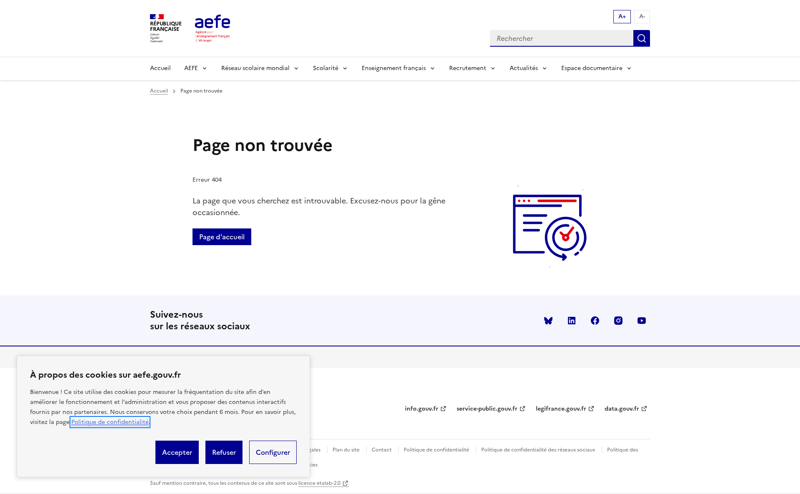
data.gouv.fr (622, 408)
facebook (595, 320)
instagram (618, 320)
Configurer (273, 452)
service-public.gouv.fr (487, 408)
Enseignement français (394, 68)
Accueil (160, 68)
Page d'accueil (222, 237)
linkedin (571, 320)
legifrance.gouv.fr (561, 408)
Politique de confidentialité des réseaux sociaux (538, 450)
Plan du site (346, 450)
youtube (641, 320)
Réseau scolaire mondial (255, 68)
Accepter (177, 452)
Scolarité (325, 68)
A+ (622, 16)
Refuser (224, 452)
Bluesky (548, 320)
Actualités (524, 68)
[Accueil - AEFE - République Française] (212, 28)
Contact (382, 450)
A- (642, 16)
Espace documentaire (591, 68)
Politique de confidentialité (110, 422)
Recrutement (467, 68)
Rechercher (641, 38)
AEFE (191, 68)
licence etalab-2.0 (319, 483)
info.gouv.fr (421, 408)
